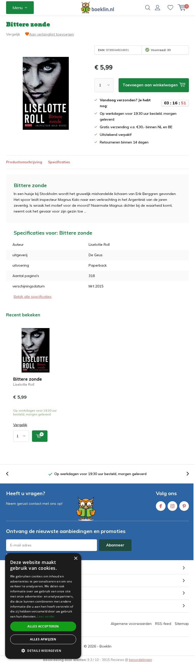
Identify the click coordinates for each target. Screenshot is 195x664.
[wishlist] (170, 7)
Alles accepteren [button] (43, 626)
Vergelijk (13, 34)
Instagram (172, 506)
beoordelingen (140, 660)
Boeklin (105, 646)
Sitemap (182, 623)
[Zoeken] (147, 7)
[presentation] (10, 474)
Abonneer (115, 545)
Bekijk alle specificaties (33, 296)
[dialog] (43, 606)
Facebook (161, 506)
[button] (43, 650)
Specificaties (59, 162)
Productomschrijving (24, 162)
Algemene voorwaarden (131, 623)
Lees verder (46, 616)
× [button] (75, 558)
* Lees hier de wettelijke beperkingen (34, 555)
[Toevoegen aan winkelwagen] (39, 436)
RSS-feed (163, 623)
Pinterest (184, 506)
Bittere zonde (27, 379)
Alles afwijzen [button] (43, 639)
